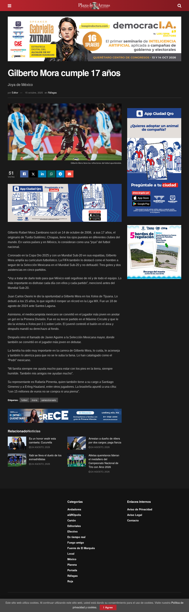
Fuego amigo (75, 542)
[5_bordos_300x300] (154, 251)
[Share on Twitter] (33, 173)
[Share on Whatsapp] (51, 173)
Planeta (72, 564)
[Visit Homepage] (94, 5)
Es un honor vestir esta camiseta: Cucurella (42, 440)
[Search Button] (179, 6)
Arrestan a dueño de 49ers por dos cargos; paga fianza (105, 440)
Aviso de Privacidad (139, 509)
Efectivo (72, 531)
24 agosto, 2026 (40, 447)
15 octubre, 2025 (34, 92)
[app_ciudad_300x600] (154, 162)
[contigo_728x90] (65, 415)
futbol (24, 400)
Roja (70, 581)
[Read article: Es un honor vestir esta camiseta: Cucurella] (17, 443)
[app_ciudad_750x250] (65, 202)
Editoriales (74, 526)
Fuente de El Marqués (81, 548)
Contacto (133, 520)
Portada (72, 570)
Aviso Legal (134, 515)
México (71, 559)
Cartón (71, 520)
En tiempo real (76, 537)
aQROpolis (74, 515)
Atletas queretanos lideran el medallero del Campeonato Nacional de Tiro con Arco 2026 (104, 461)
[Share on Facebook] (24, 173)
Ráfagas (52, 92)
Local (70, 553)
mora (34, 400)
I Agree (108, 607)
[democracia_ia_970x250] (94, 38)
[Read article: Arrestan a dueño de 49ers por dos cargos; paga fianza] (76, 443)
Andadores (74, 509)
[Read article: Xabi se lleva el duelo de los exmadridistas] (17, 460)
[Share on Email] (69, 173)
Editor (15, 92)
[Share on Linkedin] (42, 173)
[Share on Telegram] (60, 173)
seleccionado (49, 400)
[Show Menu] (9, 5)
